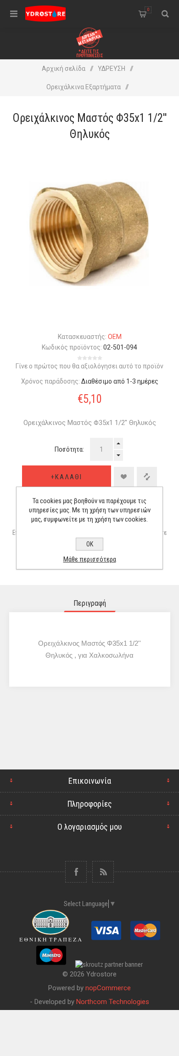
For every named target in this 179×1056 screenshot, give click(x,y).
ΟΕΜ (115, 336)
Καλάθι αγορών (148, 9)
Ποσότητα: (69, 449)
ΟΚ (89, 544)
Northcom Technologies (112, 1002)
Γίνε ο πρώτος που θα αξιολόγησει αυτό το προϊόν (89, 366)
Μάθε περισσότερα (89, 559)
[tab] (89, 603)
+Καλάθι (66, 477)
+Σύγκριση (147, 477)
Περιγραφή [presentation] (89, 603)
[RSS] (103, 872)
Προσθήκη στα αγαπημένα (124, 477)
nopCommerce (108, 988)
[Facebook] (76, 872)
